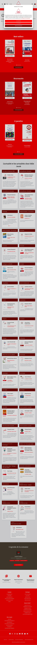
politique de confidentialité (26, 18)
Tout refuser (18, 23)
